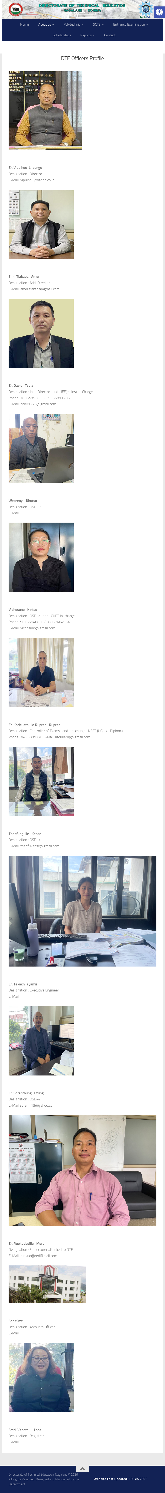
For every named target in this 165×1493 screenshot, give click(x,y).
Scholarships (62, 35)
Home (24, 24)
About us (44, 24)
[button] (159, 12)
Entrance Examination (129, 24)
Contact (110, 35)
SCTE (97, 24)
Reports (86, 35)
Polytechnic (72, 24)
